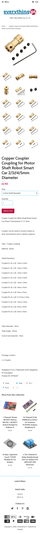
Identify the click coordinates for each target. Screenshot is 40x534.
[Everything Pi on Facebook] (17, 509)
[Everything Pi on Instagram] (27, 509)
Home (3, 26)
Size (3, 189)
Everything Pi (22, 526)
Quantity (5, 199)
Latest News (20, 481)
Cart (36, 2)
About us (20, 497)
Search (20, 494)
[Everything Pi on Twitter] (12, 509)
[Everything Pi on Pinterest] (22, 509)
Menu (6, 2)
